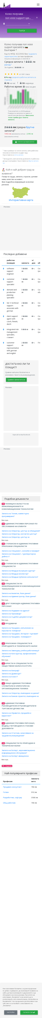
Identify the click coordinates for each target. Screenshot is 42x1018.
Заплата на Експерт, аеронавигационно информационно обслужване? (18, 751)
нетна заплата (18, 155)
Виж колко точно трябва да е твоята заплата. (21, 117)
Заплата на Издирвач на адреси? (15, 610)
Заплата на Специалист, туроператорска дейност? (19, 555)
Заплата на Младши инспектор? (15, 574)
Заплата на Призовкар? (11, 613)
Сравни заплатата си (16, 379)
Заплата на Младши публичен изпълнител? (20, 577)
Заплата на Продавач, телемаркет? (16, 637)
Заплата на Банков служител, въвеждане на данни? (20, 697)
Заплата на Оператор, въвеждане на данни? (20, 693)
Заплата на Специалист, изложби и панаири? (20, 550)
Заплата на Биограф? (10, 670)
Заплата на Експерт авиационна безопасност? (15, 757)
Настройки (10, 1012)
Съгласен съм (28, 1012)
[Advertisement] (21, 229)
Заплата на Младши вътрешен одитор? (18, 570)
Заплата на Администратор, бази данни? (19, 596)
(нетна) (8, 65)
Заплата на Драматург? (11, 673)
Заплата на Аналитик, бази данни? (16, 593)
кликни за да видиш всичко (25, 142)
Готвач (6, 792)
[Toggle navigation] (38, 4)
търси (22, 30)
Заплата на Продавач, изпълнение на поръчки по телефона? (17, 629)
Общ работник (9, 803)
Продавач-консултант (12, 787)
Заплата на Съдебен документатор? (17, 617)
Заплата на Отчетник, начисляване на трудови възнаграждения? (17, 734)
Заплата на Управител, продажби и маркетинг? (16, 714)
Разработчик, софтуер (12, 797)
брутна (30, 127)
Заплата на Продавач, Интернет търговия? (20, 633)
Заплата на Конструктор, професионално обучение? (19, 654)
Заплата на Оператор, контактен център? (19, 534)
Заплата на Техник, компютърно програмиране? (15, 514)
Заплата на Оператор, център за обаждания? (21, 531)
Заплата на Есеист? (10, 676)
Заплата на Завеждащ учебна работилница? (20, 650)
